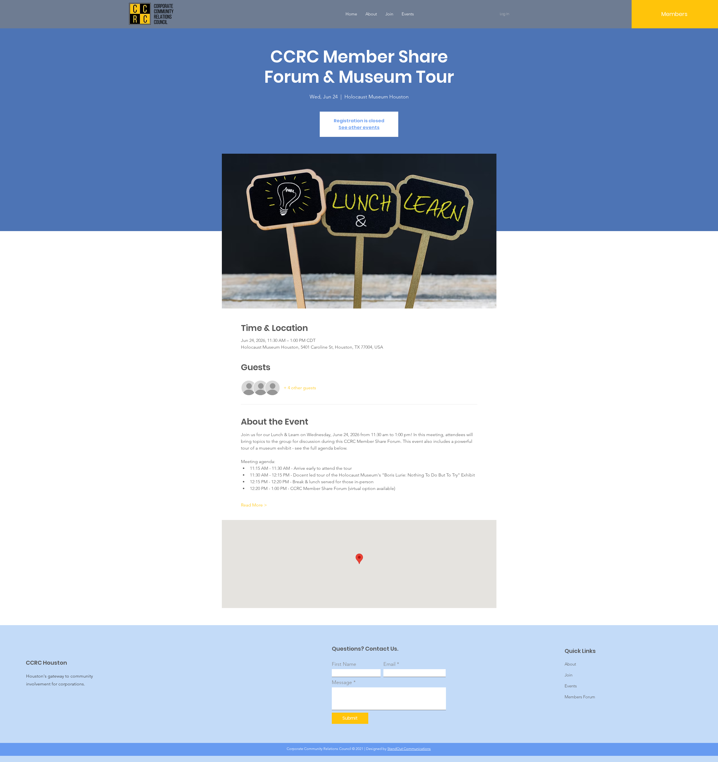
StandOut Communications (409, 749)
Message (342, 682)
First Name (344, 664)
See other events (359, 127)
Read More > (254, 505)
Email (389, 664)
